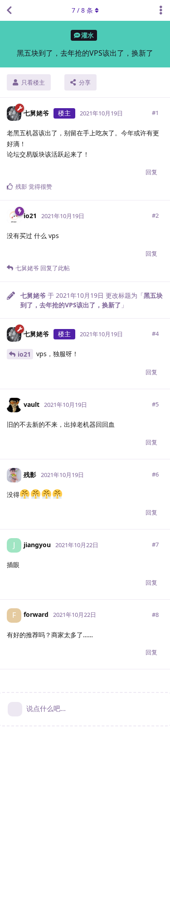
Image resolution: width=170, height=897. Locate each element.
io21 (24, 354)
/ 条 (82, 10)
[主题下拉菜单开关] (161, 10)
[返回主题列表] (9, 10)
